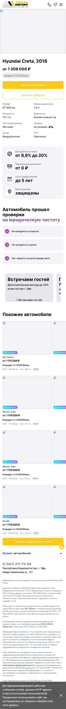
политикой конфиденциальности (18, 665)
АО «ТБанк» (30, 608)
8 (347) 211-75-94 (17, 564)
